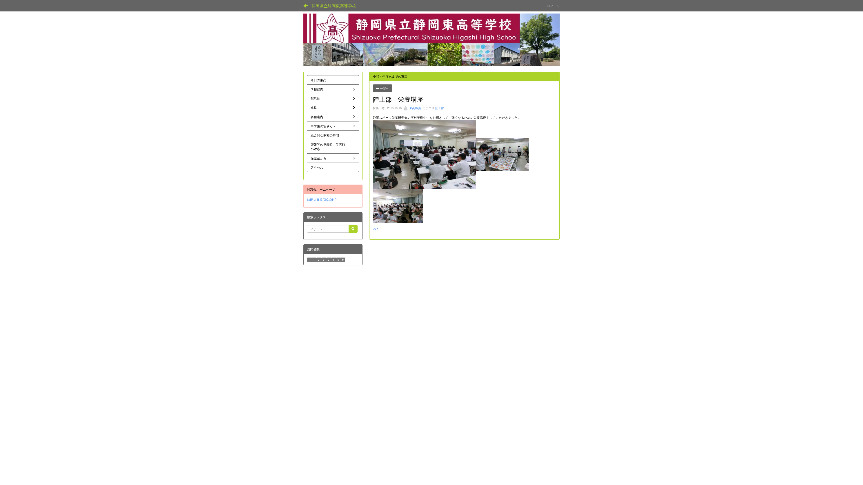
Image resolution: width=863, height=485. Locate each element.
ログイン (553, 5)
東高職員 (414, 108)
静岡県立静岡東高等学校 (333, 6)
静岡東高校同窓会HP (321, 199)
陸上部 (439, 108)
